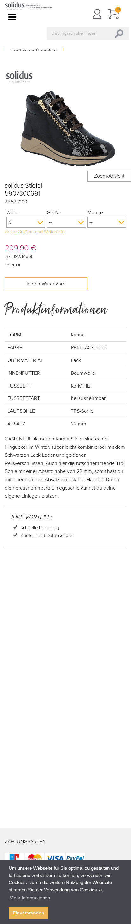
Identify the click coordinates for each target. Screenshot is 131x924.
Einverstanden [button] (28, 913)
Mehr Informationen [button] (30, 897)
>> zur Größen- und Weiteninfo (35, 232)
